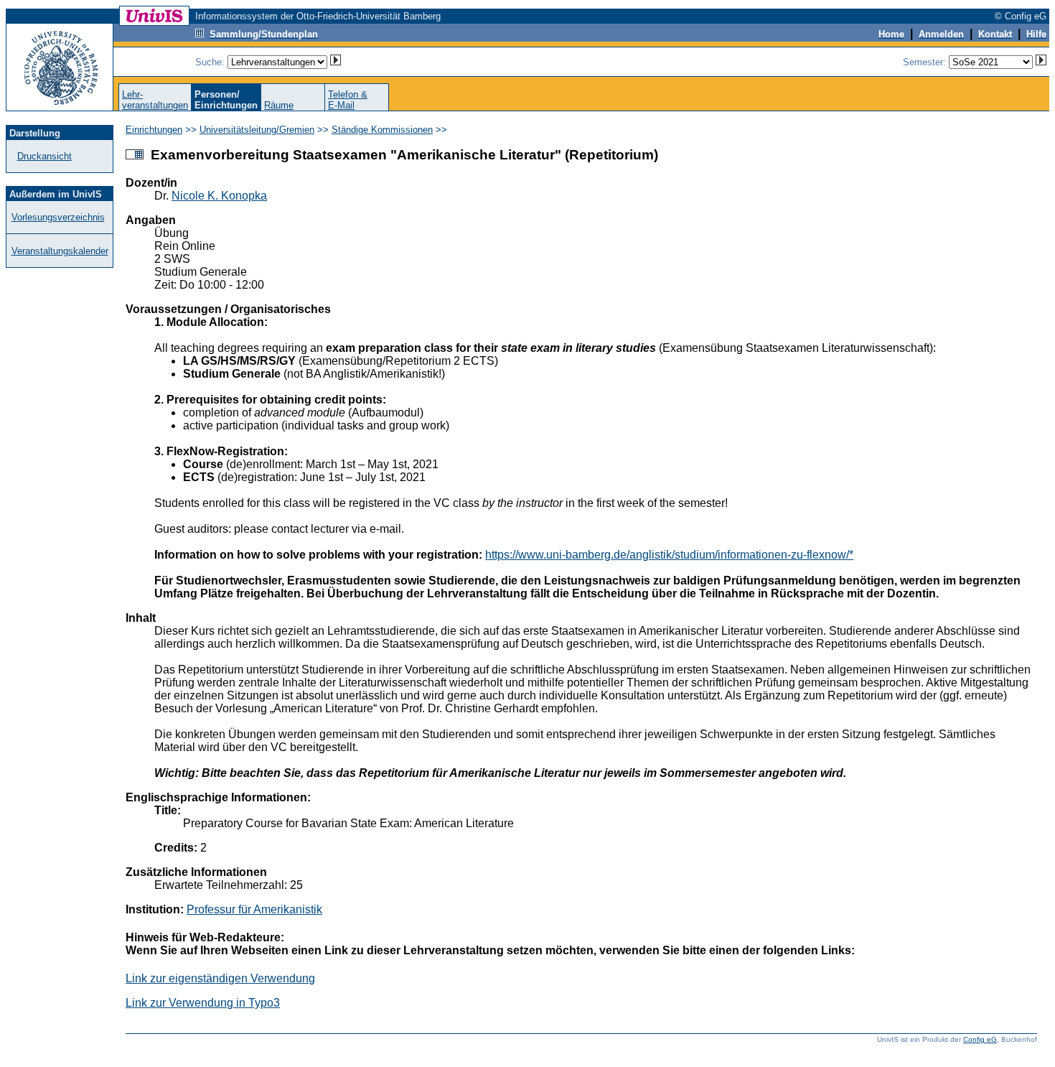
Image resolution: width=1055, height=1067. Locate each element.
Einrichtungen (154, 129)
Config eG (980, 1039)
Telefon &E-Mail (347, 100)
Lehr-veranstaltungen (155, 100)
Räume (279, 105)
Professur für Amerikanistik (254, 909)
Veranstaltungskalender (59, 251)
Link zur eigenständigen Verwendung (220, 978)
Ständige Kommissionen (382, 129)
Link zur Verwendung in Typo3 (203, 1003)
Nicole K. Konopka (219, 196)
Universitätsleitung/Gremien (257, 129)
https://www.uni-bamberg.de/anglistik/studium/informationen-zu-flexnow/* (669, 555)
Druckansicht (44, 156)
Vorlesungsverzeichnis (58, 217)
